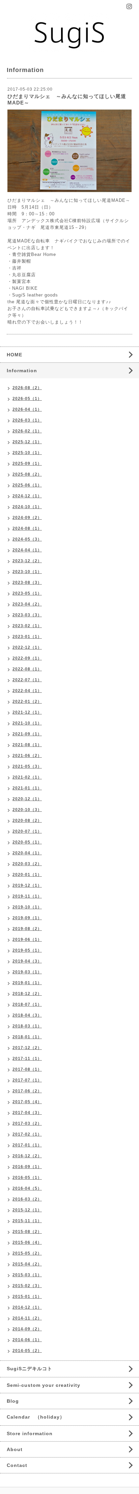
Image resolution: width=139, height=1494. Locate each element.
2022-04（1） (27, 690)
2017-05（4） (27, 1101)
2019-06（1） (27, 939)
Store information (30, 1433)
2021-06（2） (27, 755)
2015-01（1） (27, 1296)
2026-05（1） (27, 398)
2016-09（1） (27, 1166)
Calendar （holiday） (36, 1417)
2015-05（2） (27, 1253)
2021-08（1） (27, 744)
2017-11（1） (27, 1058)
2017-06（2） (27, 1091)
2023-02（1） (27, 625)
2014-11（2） (27, 1318)
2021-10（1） (27, 723)
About (15, 1449)
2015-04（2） (27, 1264)
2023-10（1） (27, 571)
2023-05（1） (27, 593)
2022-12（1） (27, 647)
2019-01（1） (27, 982)
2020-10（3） (27, 809)
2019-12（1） (27, 885)
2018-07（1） (27, 1004)
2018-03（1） (27, 1026)
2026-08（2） (27, 387)
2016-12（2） (27, 1156)
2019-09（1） (27, 918)
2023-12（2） (27, 561)
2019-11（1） (27, 896)
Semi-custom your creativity (43, 1385)
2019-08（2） (27, 928)
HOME (14, 354)
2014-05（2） (27, 1350)
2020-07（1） (27, 831)
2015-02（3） (27, 1285)
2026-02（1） (27, 431)
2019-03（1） (27, 972)
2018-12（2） (27, 993)
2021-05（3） (27, 766)
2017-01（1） (27, 1145)
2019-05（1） (27, 950)
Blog (13, 1401)
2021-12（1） (27, 712)
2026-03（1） (27, 420)
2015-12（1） (27, 1210)
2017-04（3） (27, 1112)
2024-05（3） (27, 539)
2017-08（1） (27, 1069)
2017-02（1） (27, 1134)
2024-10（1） (27, 506)
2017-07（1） (27, 1080)
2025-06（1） (27, 485)
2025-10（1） (27, 452)
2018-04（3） (27, 1015)
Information (22, 370)
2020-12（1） (27, 799)
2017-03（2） (27, 1123)
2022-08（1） (27, 669)
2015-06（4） (27, 1242)
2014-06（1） (27, 1339)
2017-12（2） (27, 1047)
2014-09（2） (27, 1329)
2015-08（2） (27, 1231)
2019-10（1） (27, 907)
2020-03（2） (27, 863)
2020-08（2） (27, 820)
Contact (17, 1465)
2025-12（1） (27, 442)
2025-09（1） (27, 463)
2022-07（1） (27, 680)
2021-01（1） (27, 788)
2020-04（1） (27, 853)
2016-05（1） (27, 1177)
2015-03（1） (27, 1275)
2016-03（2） (27, 1199)
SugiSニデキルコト (29, 1368)
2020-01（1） (27, 874)
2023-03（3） (27, 615)
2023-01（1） (27, 636)
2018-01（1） (27, 1037)
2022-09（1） (27, 658)
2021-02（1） (27, 777)
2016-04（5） (27, 1188)
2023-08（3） (27, 582)
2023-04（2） (27, 604)
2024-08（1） (27, 528)
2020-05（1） (27, 842)
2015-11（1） (27, 1220)
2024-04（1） (27, 550)
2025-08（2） (27, 474)
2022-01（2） (27, 701)
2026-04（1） (27, 409)
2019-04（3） (27, 961)
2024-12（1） (27, 496)
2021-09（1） (27, 734)
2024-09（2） (27, 517)
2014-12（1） (27, 1307)
